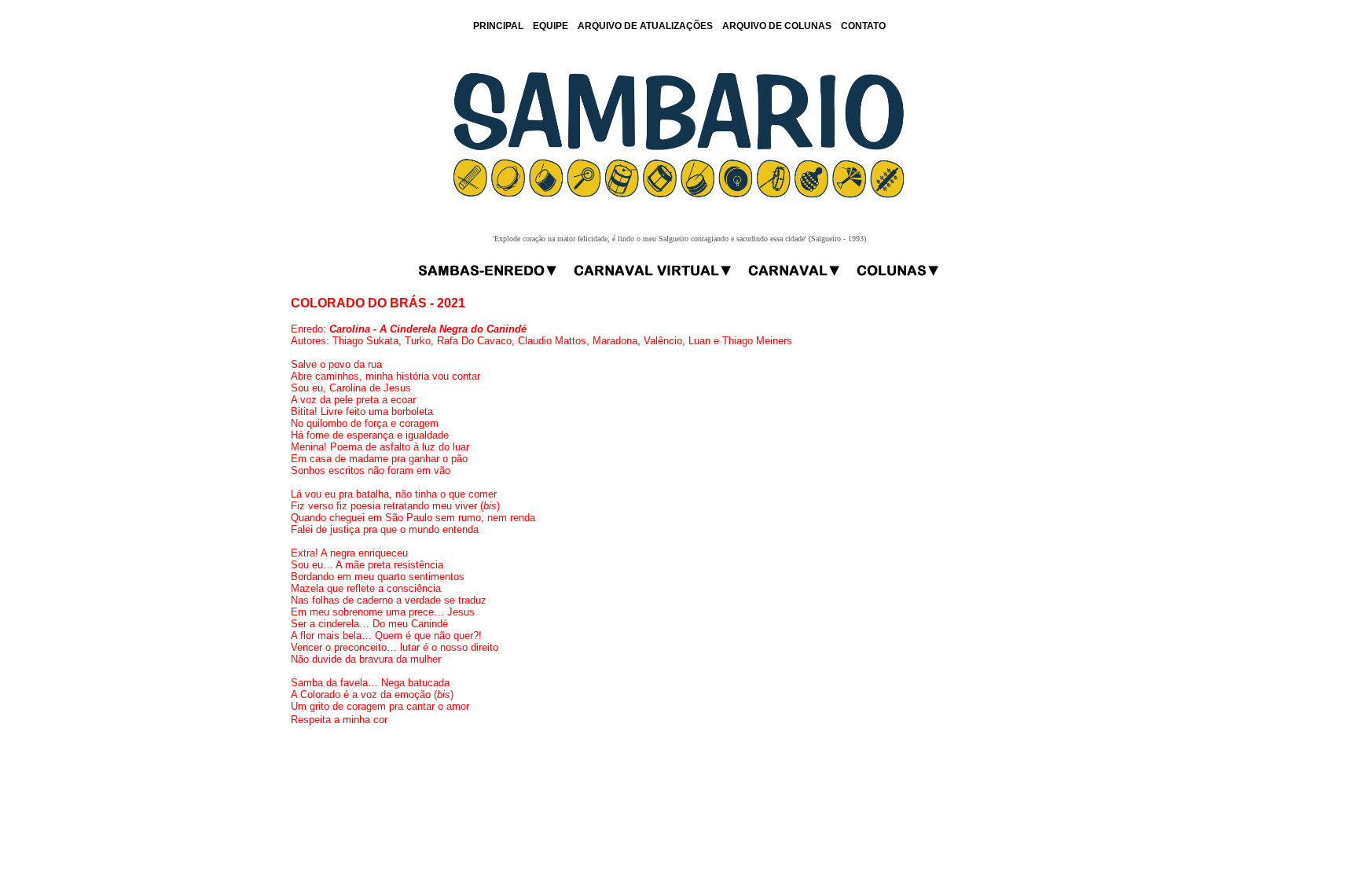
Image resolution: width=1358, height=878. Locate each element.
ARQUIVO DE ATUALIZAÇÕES (645, 25)
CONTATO (863, 25)
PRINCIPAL (498, 25)
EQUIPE (550, 25)
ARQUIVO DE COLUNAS (776, 25)
